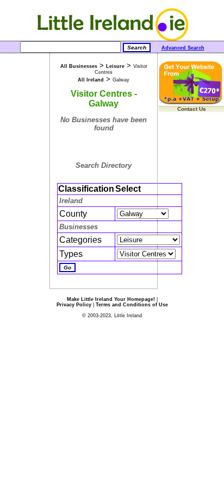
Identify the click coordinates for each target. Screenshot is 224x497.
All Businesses (78, 66)
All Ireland (91, 80)
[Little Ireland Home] (112, 39)
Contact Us (191, 109)
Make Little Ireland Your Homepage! (111, 299)
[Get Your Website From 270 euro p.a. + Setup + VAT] (191, 102)
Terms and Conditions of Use (132, 304)
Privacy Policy (74, 304)
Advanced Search (182, 48)
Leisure (115, 66)
